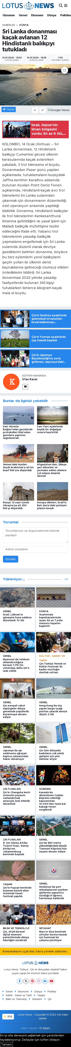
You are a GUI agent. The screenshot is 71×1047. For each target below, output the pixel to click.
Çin (49, 999)
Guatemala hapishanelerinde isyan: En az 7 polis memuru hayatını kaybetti (51, 620)
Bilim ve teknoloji (16, 928)
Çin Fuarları (12, 789)
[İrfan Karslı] (11, 381)
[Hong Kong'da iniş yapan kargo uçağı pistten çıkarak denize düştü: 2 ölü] (53, 688)
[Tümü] (66, 579)
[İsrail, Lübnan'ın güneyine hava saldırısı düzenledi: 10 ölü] (17, 597)
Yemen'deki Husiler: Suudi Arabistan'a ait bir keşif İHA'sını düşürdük (18, 467)
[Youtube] (51, 981)
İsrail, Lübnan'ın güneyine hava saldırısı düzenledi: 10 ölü (17, 618)
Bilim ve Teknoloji (16, 999)
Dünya (51, 15)
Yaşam (7, 884)
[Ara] (61, 5)
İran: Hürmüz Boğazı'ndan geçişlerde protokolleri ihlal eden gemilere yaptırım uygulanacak (18, 432)
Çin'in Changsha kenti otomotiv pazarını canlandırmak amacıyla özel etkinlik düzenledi (16, 798)
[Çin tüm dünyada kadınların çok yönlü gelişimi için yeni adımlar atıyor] (53, 733)
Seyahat (45, 928)
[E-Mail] (25, 387)
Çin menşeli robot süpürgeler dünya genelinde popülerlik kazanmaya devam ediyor (16, 711)
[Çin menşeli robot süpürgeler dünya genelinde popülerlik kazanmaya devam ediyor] (17, 688)
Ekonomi (37, 15)
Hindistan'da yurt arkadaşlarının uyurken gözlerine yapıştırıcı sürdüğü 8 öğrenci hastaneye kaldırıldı (53, 893)
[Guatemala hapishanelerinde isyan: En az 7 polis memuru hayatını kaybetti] (53, 597)
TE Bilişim (44, 1028)
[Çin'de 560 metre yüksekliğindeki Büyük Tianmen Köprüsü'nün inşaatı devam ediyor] (53, 826)
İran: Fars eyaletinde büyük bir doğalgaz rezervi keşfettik (50, 429)
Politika (65, 15)
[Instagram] (39, 981)
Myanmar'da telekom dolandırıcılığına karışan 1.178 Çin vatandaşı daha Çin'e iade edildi (16, 665)
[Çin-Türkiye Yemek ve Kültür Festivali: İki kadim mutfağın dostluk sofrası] (53, 642)
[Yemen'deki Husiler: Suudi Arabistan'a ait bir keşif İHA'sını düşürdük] (18, 453)
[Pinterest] (32, 981)
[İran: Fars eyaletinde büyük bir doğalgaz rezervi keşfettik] (52, 415)
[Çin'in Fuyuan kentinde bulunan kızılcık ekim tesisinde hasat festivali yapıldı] (17, 870)
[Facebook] (19, 981)
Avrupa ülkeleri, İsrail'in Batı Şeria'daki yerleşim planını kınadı (52, 505)
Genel (23, 15)
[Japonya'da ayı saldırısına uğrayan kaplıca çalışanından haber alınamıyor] (17, 733)
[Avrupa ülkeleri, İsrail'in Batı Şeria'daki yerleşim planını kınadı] (52, 491)
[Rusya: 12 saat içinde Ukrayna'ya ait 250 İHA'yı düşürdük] (18, 491)
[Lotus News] (28, 5)
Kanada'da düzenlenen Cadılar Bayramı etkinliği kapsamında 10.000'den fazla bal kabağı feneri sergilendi (52, 801)
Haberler (8, 25)
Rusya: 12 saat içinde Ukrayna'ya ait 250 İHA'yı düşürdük (16, 505)
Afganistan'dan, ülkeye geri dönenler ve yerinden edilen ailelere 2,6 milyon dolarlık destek (52, 470)
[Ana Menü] (65, 5)
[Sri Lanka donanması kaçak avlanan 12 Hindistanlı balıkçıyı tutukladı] (35, 84)
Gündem (9, 15)
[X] (26, 981)
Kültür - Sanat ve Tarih (19, 995)
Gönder (10, 559)
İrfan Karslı (29, 379)
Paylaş (10, 109)
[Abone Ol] (59, 109)
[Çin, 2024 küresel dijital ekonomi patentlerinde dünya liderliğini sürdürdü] (17, 914)
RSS (9, 1016)
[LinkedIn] (45, 981)
